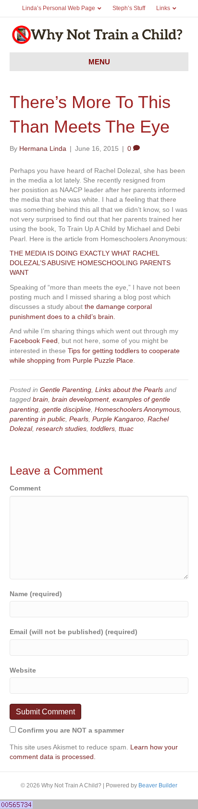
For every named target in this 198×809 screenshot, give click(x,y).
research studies (61, 428)
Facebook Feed (34, 340)
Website (23, 670)
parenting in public (37, 419)
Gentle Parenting (65, 389)
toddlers (102, 428)
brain (40, 399)
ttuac (126, 428)
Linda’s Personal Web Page (58, 8)
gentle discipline (66, 409)
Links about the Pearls (129, 389)
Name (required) (36, 594)
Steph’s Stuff (128, 8)
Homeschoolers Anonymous (137, 409)
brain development (80, 399)
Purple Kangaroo (118, 419)
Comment (25, 488)
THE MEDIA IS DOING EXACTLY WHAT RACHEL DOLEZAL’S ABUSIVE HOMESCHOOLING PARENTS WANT (90, 263)
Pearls (78, 419)
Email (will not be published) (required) (73, 632)
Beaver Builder (157, 785)
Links (163, 8)
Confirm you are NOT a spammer (70, 730)
